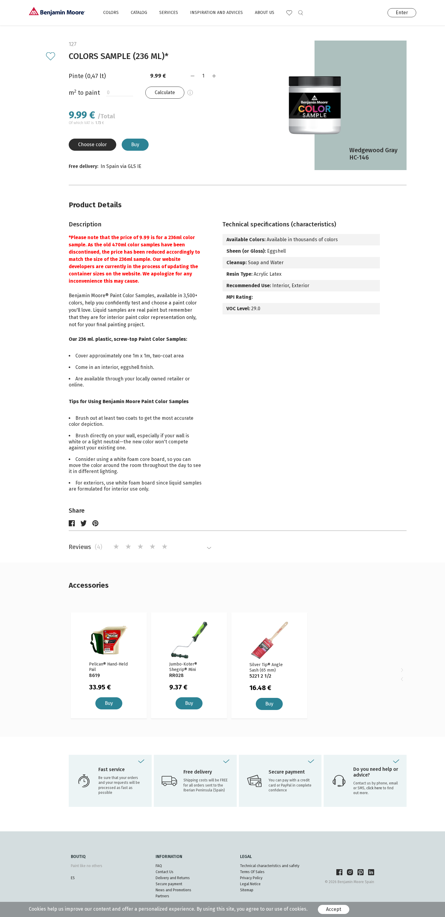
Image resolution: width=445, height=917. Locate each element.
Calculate (165, 92)
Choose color (92, 144)
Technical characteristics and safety (269, 866)
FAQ (159, 866)
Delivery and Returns (173, 878)
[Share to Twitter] (84, 523)
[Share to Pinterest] (95, 523)
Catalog (139, 12)
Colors (111, 12)
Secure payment (169, 884)
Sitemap (246, 890)
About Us (264, 12)
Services (168, 12)
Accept (333, 909)
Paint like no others (86, 866)
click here (374, 788)
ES (73, 878)
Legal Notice (250, 884)
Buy (135, 144)
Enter (402, 12)
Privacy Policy (251, 878)
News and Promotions (173, 890)
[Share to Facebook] (72, 523)
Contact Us (164, 872)
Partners (162, 896)
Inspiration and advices (216, 12)
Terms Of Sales (252, 872)
